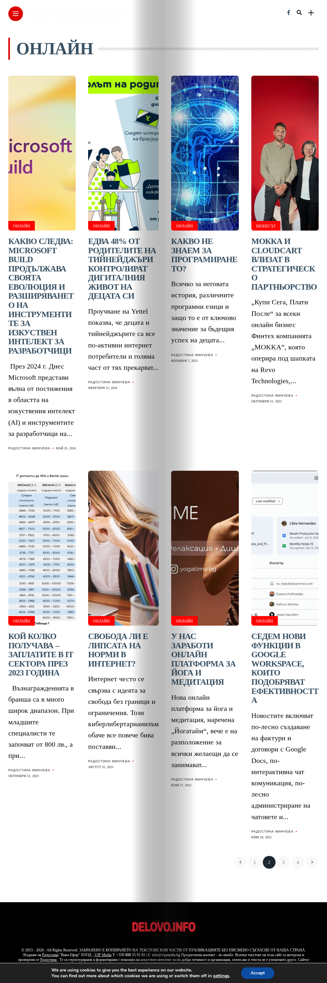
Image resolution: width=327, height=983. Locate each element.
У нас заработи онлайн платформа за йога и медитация (203, 659)
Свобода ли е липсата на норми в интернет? (118, 650)
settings (221, 976)
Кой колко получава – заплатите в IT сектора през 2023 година (40, 654)
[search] (299, 13)
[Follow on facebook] (288, 12)
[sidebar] (311, 13)
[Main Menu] (16, 14)
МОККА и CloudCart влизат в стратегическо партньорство (284, 264)
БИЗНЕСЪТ (266, 226)
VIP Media (102, 955)
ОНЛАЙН (21, 226)
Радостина (50, 955)
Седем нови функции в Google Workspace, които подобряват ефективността (284, 668)
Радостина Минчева (29, 448)
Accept (258, 973)
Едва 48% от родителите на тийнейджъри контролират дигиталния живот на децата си (122, 269)
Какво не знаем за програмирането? (204, 255)
